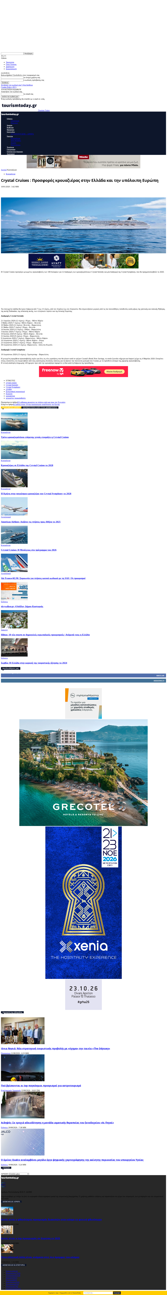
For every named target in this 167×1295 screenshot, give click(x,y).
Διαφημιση (10, 67)
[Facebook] (5, 190)
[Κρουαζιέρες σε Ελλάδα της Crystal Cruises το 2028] (14, 458)
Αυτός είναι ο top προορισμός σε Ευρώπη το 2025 (30, 1238)
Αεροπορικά (11, 154)
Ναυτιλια (10, 136)
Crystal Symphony (13, 387)
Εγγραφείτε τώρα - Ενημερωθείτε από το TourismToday (64, 1293)
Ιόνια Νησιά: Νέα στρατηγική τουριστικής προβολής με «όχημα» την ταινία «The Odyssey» (55, 1048)
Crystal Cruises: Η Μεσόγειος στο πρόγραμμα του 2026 (28, 550)
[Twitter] (14, 190)
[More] (59, 190)
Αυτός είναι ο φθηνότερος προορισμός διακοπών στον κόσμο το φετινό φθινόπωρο (51, 1219)
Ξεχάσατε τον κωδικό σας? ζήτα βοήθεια (17, 85)
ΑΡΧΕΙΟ (4, 1174)
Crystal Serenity (12, 385)
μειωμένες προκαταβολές (16, 398)
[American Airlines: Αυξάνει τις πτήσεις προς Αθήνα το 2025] (14, 515)
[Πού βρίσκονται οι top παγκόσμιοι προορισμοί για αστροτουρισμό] (23, 1081)
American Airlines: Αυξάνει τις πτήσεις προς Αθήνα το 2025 (31, 521)
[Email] (41, 190)
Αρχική (4, 170)
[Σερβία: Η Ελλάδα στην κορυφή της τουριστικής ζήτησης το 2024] (14, 656)
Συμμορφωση (11, 69)
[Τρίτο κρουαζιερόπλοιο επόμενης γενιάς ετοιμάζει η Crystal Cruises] (14, 430)
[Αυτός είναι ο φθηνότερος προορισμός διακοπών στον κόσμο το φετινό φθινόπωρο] (7, 1215)
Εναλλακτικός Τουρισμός (15, 152)
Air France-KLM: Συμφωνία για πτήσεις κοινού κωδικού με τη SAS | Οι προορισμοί (43, 578)
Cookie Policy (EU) (8, 87)
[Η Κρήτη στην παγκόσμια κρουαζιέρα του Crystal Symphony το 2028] (14, 487)
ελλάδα (9, 389)
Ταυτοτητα (10, 62)
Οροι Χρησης (11, 64)
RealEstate (10, 127)
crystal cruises (11, 383)
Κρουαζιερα (15, 138)
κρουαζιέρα (10, 396)
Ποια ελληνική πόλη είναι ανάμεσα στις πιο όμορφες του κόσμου (40, 1257)
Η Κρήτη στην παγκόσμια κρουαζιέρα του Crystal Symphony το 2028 (36, 493)
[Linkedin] (32, 190)
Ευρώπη (9, 394)
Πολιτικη (14, 123)
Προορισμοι (10, 130)
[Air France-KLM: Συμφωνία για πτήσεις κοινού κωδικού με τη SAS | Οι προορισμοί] (14, 571)
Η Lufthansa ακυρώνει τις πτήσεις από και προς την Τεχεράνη (41, 402)
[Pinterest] (23, 190)
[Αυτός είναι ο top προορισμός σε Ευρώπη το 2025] (7, 1233)
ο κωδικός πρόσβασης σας (34, 80)
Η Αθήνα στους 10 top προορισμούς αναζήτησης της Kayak (36, 404)
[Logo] (10, 116)
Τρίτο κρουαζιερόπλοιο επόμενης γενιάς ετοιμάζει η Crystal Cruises (35, 437)
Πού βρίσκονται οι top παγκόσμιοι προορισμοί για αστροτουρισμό (41, 1085)
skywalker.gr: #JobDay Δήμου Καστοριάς (22, 606)
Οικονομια (15, 121)
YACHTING (16, 141)
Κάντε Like (160, 675)
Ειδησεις (9, 119)
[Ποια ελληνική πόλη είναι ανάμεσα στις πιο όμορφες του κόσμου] (7, 1252)
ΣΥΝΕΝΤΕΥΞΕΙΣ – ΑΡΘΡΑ (22, 134)
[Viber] (50, 190)
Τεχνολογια (10, 147)
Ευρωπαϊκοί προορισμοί (15, 391)
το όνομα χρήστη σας (32, 77)
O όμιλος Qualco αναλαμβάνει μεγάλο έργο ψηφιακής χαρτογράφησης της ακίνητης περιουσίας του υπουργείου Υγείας (72, 1159)
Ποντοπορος (15, 145)
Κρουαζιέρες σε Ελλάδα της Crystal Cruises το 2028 (27, 465)
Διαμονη (9, 125)
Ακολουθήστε (159, 680)
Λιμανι (13, 143)
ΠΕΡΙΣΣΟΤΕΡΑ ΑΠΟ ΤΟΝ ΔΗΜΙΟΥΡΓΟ (40, 407)
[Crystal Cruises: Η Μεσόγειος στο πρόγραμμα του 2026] (14, 543)
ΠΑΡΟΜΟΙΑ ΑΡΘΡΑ (11, 407)
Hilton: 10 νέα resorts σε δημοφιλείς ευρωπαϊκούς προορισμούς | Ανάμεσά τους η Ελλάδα (45, 634)
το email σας (28, 94)
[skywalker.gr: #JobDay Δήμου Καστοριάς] (14, 600)
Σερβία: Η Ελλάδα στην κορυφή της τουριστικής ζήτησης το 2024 (34, 663)
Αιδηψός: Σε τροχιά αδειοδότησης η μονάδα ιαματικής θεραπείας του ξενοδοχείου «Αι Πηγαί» (57, 1122)
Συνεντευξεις (11, 132)
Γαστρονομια (11, 149)
